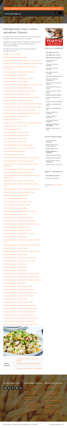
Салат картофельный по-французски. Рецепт (17, 205)
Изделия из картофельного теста (54, 104)
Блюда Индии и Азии (52, 148)
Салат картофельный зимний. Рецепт (15, 151)
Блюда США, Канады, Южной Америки (52, 145)
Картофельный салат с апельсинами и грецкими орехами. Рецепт (23, 122)
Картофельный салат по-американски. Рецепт (17, 230)
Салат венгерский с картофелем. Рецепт (15, 198)
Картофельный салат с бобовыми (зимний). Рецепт (19, 87)
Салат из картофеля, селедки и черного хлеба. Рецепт (20, 110)
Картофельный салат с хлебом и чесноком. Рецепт (18, 295)
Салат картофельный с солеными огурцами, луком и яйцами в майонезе (32, 404)
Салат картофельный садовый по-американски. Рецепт (20, 211)
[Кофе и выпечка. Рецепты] (54, 37)
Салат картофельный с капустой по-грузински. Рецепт (19, 169)
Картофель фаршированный (54, 76)
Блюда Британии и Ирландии (51, 141)
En (63, 424)
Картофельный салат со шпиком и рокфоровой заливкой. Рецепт (22, 103)
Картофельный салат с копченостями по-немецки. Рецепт (20, 308)
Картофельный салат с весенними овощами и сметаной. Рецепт (22, 60)
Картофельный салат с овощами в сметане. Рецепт (19, 289)
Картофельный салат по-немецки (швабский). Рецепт (19, 311)
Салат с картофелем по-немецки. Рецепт (16, 208)
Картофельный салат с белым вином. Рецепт (17, 94)
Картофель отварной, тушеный (52, 68)
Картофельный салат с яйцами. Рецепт (15, 75)
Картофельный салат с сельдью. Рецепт (15, 270)
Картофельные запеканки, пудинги (53, 83)
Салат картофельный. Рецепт (12, 129)
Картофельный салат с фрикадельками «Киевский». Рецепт (21, 276)
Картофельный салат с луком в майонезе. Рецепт (18, 286)
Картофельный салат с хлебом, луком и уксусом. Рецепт (20, 292)
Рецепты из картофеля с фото (53, 129)
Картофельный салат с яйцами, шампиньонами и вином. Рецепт (22, 107)
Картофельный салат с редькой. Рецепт (15, 236)
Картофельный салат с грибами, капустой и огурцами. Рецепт (22, 189)
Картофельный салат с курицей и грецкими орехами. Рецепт (21, 113)
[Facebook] (12, 388)
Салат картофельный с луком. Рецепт (15, 142)
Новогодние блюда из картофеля (52, 120)
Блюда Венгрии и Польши (53, 155)
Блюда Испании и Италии (53, 158)
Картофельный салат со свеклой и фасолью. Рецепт (19, 233)
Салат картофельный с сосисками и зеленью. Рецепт (19, 148)
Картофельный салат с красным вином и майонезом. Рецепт (21, 97)
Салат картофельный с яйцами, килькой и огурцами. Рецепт (21, 157)
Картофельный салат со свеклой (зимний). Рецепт (18, 78)
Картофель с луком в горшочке (54, 397)
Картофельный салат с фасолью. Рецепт (16, 248)
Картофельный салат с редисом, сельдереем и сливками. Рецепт (23, 84)
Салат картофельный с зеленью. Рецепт (15, 138)
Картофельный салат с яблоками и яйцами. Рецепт (19, 302)
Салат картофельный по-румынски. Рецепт (16, 135)
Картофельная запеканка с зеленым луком (29, 368)
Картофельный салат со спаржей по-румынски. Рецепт (20, 220)
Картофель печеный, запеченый (52, 72)
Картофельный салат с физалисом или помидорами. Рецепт (21, 224)
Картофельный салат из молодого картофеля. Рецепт (19, 72)
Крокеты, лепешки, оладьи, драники (54, 91)
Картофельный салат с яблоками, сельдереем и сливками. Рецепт (23, 63)
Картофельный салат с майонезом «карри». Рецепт (19, 100)
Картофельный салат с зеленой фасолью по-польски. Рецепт (21, 245)
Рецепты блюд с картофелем (22, 424)
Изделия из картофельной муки (53, 108)
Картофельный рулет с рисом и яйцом (28, 363)
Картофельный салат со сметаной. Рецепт (16, 116)
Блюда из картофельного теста (53, 98)
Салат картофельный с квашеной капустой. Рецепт (18, 172)
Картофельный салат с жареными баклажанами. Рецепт (20, 305)
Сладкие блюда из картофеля (51, 116)
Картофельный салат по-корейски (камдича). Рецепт (19, 180)
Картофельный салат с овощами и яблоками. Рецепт (19, 192)
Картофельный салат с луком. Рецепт (15, 283)
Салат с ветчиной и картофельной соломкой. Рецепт (19, 321)
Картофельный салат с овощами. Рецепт (16, 57)
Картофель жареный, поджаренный (52, 79)
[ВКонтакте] (4, 388)
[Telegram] (16, 388)
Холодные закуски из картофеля (52, 64)
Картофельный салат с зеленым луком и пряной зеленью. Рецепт (23, 280)
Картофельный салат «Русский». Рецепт (15, 264)
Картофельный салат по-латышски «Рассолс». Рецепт (19, 260)
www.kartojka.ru (13, 13)
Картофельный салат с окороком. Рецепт (16, 126)
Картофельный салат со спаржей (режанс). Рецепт (18, 217)
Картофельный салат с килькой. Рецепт (15, 267)
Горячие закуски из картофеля (51, 60)
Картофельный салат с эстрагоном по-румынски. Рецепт (20, 257)
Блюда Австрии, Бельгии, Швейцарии (53, 161)
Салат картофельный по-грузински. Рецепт (16, 132)
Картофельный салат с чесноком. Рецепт (16, 81)
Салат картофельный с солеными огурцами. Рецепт (19, 161)
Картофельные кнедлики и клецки (53, 87)
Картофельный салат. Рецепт (12, 54)
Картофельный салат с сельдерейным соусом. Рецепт (19, 91)
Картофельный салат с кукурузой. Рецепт (16, 254)
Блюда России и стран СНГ (54, 164)
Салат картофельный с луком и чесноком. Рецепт (18, 145)
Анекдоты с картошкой (52, 178)
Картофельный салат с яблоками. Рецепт (16, 214)
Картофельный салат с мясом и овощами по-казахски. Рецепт (22, 251)
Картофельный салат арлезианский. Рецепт (16, 227)
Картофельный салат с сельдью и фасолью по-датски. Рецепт (22, 273)
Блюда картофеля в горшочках (51, 112)
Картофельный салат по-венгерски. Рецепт (16, 195)
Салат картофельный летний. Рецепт (14, 154)
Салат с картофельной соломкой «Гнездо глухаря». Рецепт (21, 324)
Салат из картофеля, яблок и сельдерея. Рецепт (18, 201)
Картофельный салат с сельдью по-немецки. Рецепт (19, 315)
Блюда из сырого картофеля (54, 101)
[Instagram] (20, 388)
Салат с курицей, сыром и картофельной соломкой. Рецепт (21, 318)
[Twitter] (8, 388)
